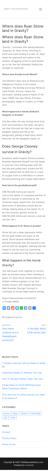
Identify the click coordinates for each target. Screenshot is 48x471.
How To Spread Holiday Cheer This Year (22, 378)
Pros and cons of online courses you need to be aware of (23, 396)
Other (12, 417)
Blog (15, 413)
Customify (29, 465)
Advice (18, 317)
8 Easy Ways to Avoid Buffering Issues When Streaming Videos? (21, 387)
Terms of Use (9, 444)
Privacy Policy (9, 438)
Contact (6, 432)
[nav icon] (40, 9)
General (24, 413)
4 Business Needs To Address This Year (22, 372)
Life (5, 417)
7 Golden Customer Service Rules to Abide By (23, 365)
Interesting (35, 413)
